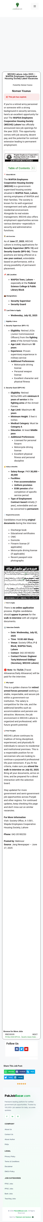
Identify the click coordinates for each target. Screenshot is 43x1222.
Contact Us (9, 1134)
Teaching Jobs (10, 1199)
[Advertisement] (21, 39)
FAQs (7, 1144)
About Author (10, 1139)
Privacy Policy (10, 1156)
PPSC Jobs (9, 1189)
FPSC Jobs (9, 1184)
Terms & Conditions (12, 1161)
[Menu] (35, 6)
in (12, 1116)
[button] (9, 1072)
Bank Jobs (9, 1194)
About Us (8, 1129)
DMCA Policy (10, 1171)
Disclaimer (8, 1166)
